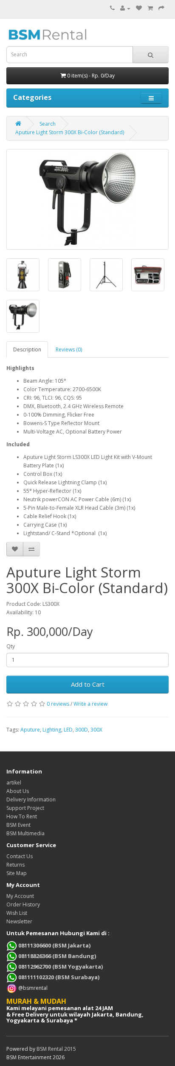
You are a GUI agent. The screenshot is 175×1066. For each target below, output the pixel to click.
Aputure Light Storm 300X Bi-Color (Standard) (69, 132)
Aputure (30, 729)
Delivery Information (31, 799)
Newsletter (19, 921)
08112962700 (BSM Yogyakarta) (60, 966)
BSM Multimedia (25, 833)
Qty (10, 646)
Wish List (16, 913)
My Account (20, 896)
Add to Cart (87, 684)
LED (68, 729)
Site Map (16, 873)
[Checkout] (161, 8)
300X (96, 729)
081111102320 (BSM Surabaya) (58, 977)
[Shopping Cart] (150, 8)
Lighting (51, 729)
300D (81, 729)
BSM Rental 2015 (56, 1048)
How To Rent (21, 816)
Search (48, 123)
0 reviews (58, 703)
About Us (17, 791)
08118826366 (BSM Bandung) (56, 956)
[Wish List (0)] (139, 8)
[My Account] (125, 8)
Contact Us (19, 856)
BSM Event (18, 824)
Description (27, 349)
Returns (15, 864)
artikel (13, 782)
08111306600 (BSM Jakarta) (53, 945)
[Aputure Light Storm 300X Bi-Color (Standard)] (87, 199)
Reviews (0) (69, 349)
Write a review (90, 703)
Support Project (25, 808)
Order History (23, 904)
